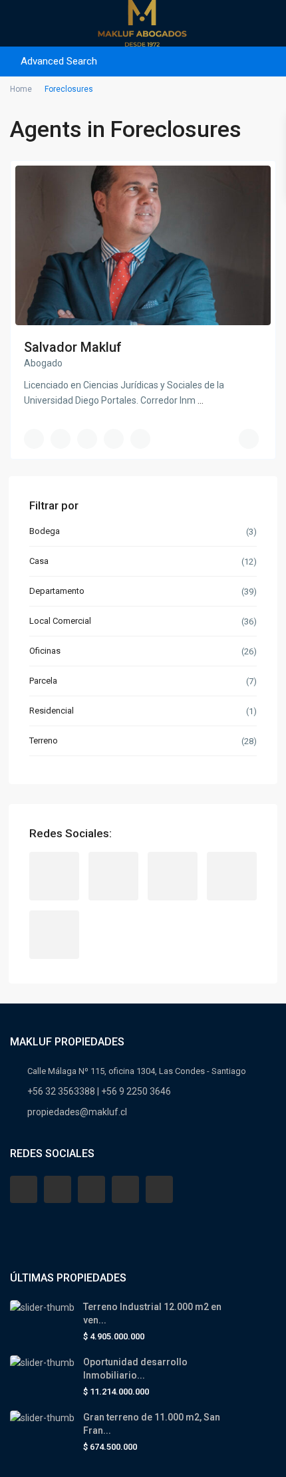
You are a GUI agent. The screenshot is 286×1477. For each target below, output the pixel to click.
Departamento (56, 591)
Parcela (43, 681)
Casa (39, 561)
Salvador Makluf (73, 347)
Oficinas (45, 651)
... (201, 400)
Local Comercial (60, 621)
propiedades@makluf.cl (77, 1112)
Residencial (51, 711)
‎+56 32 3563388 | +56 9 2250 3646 (99, 1091)
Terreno (43, 740)
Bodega (44, 531)
